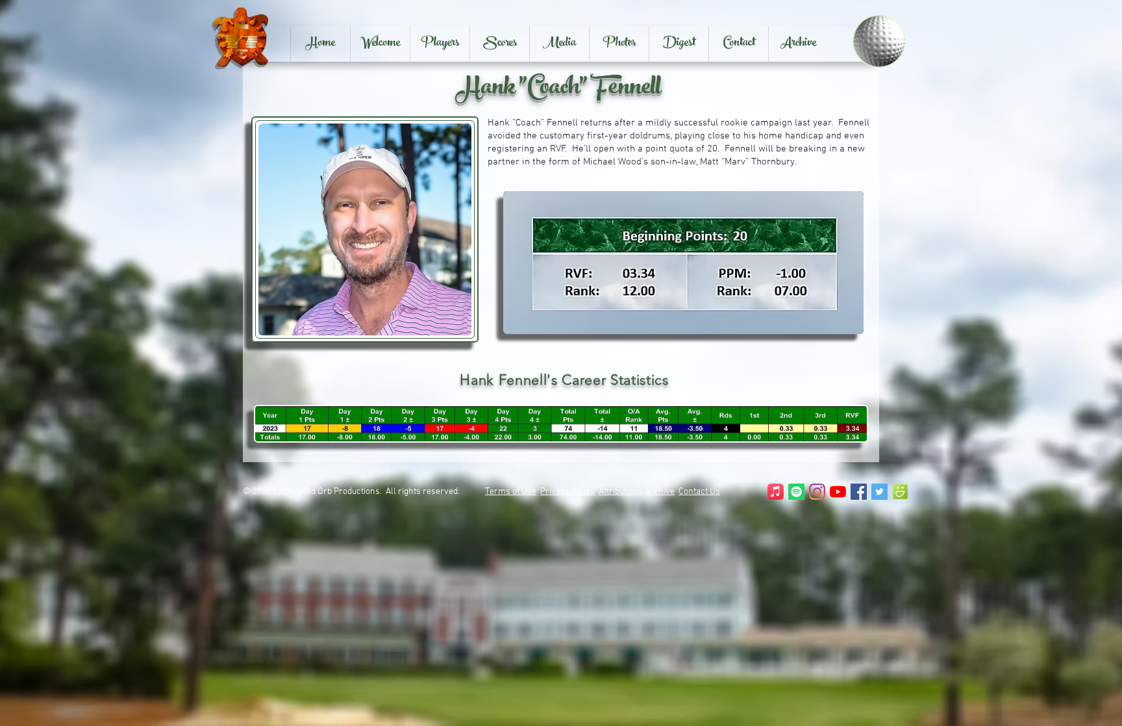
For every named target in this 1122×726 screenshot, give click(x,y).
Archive (660, 491)
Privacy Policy (567, 491)
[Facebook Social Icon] (859, 492)
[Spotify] (796, 492)
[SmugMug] (900, 492)
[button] (439, 44)
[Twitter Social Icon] (879, 492)
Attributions (621, 491)
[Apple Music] (775, 492)
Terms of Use (510, 491)
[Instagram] (817, 492)
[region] (683, 262)
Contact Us (699, 491)
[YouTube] (838, 492)
